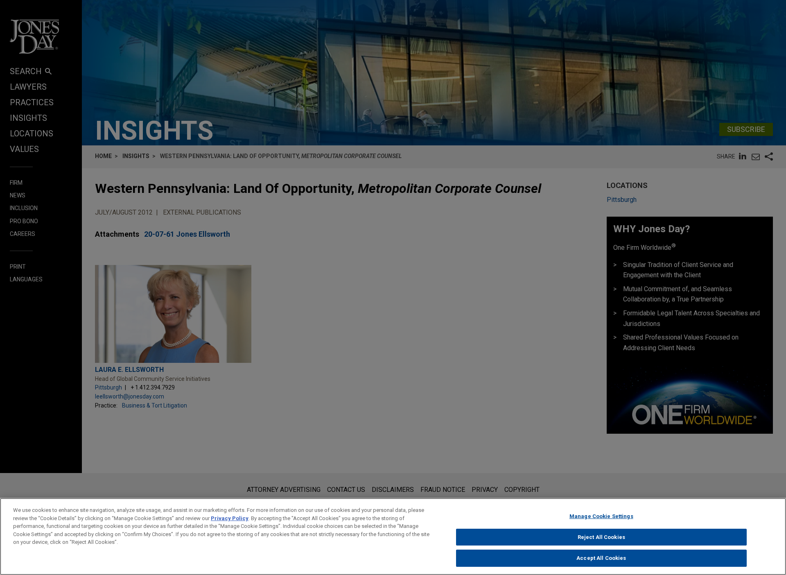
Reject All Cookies (601, 537)
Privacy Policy (229, 518)
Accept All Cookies (601, 558)
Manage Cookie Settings (601, 516)
